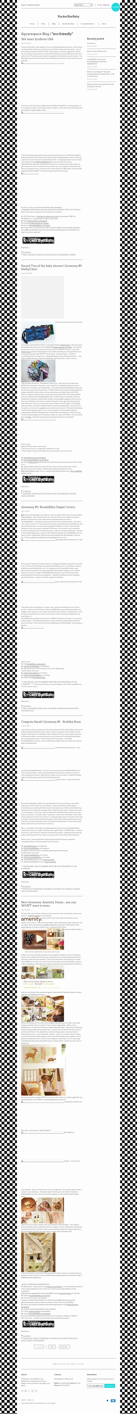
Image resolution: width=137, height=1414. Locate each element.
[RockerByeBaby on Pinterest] (36, 1391)
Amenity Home (34, 916)
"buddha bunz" (27, 888)
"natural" (24, 1340)
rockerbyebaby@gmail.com (69, 1383)
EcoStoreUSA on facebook (37, 221)
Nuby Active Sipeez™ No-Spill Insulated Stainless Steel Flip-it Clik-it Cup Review (101, 74)
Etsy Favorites (49, 859)
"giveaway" (54, 254)
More (104, 24)
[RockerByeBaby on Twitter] (22, 1391)
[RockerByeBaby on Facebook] (26, 1391)
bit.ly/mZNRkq (76, 471)
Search (23, 1400)
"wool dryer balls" (32, 890)
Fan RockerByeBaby (31, 848)
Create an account (33, 5)
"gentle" (47, 254)
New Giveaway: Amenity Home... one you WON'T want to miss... (48, 904)
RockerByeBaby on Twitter (40, 225)
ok (49, 1313)
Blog (53, 24)
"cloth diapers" (47, 888)
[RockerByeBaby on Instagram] (32, 1391)
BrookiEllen (37, 677)
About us (30, 1400)
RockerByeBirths (87, 24)
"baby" (25, 254)
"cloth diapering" (32, 708)
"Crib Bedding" (43, 1338)
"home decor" (73, 1338)
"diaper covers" (42, 708)
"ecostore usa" (40, 254)
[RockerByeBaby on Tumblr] (29, 1391)
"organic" (30, 1340)
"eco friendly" (31, 254)
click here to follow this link (47, 216)
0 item (99, 5)
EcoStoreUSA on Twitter (39, 223)
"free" (43, 493)
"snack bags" (31, 495)
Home (32, 24)
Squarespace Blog (35, 34)
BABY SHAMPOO (42, 162)
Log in (23, 5)
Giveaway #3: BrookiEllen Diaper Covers (48, 507)
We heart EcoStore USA (37, 39)
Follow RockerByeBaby (32, 857)
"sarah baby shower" (27, 710)
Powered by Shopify (49, 1403)
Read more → (25, 247)
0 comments (27, 252)
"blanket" (36, 1338)
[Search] (91, 4)
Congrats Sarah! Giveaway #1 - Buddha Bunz (51, 721)
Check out (106, 5)
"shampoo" (72, 254)
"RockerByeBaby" (63, 254)
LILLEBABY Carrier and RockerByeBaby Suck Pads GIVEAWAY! (97, 61)
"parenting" (70, 708)
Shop (43, 24)
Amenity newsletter (54, 1286)
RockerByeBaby (68, 16)
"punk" (55, 493)
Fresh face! (91, 43)
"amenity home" (28, 1338)
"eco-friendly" (53, 1338)
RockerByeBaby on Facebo (39, 1313)
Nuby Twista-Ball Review (96, 51)
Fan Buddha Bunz (30, 846)
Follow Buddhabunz (31, 855)
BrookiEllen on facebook (36, 664)
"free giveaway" (36, 493)
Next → (66, 1347)
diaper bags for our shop (62, 347)
